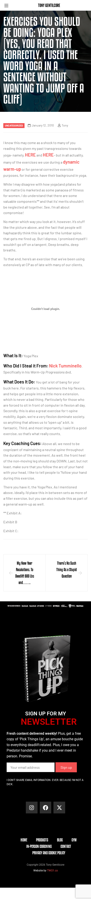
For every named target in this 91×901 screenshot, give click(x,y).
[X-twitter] (59, 807)
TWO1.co (52, 870)
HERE (30, 154)
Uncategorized (14, 125)
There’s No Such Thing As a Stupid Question (66, 569)
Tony (65, 125)
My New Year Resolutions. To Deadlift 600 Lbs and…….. (24, 573)
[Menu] (7, 5)
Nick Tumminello (65, 365)
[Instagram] (32, 807)
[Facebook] (45, 807)
